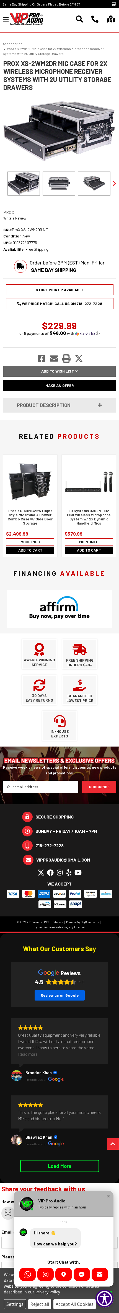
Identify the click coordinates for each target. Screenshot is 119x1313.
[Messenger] (82, 1274)
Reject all (39, 1304)
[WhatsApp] (27, 1274)
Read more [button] (28, 1054)
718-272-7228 (49, 845)
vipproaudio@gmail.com (63, 859)
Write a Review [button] (14, 218)
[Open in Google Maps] (63, 1274)
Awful (8, 1213)
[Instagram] (45, 1274)
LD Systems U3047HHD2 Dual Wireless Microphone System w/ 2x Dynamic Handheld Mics (89, 517)
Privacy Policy (47, 1292)
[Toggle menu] (6, 18)
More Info (30, 541)
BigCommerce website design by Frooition (59, 927)
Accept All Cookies (75, 1304)
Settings (15, 1304)
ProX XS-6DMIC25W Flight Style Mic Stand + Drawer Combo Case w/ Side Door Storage (30, 517)
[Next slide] (114, 183)
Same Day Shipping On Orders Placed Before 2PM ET (41, 4)
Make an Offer (59, 385)
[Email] (100, 1274)
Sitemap (58, 922)
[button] (59, 333)
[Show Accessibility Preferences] (104, 1298)
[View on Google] (16, 1075)
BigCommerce (90, 922)
